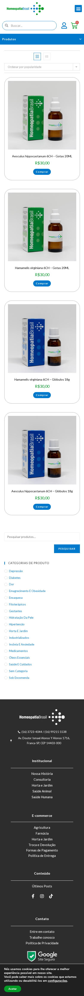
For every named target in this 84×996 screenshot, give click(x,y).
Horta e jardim (18, 631)
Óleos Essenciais (19, 657)
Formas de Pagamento (42, 850)
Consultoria (42, 779)
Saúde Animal (42, 791)
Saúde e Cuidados (20, 664)
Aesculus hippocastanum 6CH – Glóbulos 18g (42, 491)
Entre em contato (42, 931)
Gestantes (15, 611)
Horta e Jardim (42, 785)
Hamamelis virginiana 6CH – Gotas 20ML (42, 268)
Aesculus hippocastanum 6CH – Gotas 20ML (42, 156)
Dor (11, 584)
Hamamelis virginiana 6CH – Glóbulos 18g (42, 379)
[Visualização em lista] (46, 56)
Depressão (16, 571)
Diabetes (14, 577)
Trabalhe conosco (42, 937)
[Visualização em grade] (37, 56)
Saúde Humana (42, 797)
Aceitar (12, 989)
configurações (57, 981)
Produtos (9, 39)
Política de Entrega (42, 856)
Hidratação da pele (21, 617)
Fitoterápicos (17, 604)
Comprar (42, 171)
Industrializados (19, 637)
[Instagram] (42, 896)
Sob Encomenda (19, 677)
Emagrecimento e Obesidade (27, 591)
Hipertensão (17, 624)
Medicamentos (18, 651)
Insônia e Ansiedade (21, 644)
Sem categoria (18, 671)
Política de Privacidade (42, 943)
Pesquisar (67, 548)
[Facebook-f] (33, 896)
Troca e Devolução (42, 845)
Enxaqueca (16, 597)
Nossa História (42, 774)
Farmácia (42, 833)
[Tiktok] (51, 896)
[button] (78, 8)
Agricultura (42, 827)
